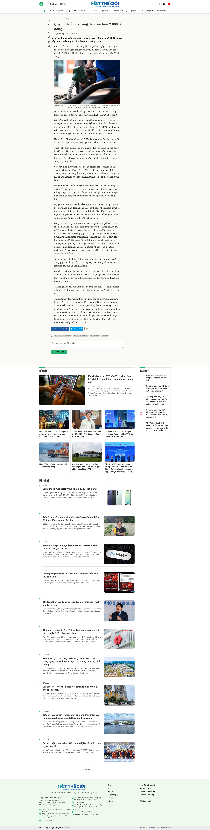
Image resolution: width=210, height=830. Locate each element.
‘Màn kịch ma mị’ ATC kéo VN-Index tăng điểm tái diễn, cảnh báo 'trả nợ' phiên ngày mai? (110, 379)
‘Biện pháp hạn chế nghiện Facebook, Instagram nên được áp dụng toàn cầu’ (70, 547)
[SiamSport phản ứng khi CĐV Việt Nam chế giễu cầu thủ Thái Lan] (119, 582)
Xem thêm (87, 769)
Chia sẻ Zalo (77, 329)
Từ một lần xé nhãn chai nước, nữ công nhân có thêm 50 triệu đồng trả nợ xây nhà (71, 519)
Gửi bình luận (59, 352)
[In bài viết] (49, 46)
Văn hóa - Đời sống (120, 11)
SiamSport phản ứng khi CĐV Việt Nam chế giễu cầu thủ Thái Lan (70, 575)
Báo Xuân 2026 (161, 11)
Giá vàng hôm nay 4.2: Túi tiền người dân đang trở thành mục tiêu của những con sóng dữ (157, 413)
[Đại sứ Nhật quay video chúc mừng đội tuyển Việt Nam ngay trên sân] (119, 752)
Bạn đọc (133, 11)
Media (141, 11)
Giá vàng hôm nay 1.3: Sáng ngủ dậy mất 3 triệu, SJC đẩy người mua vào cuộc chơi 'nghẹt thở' (157, 400)
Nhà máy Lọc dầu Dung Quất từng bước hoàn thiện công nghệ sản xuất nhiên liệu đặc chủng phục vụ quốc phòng (72, 661)
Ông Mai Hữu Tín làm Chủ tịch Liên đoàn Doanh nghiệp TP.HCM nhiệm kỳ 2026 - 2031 (119, 434)
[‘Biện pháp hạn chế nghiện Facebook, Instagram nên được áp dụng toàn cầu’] (119, 554)
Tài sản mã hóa (83, 11)
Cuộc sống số (105, 11)
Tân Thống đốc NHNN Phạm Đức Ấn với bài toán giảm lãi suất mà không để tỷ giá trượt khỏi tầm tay (157, 426)
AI (75, 11)
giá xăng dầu (94, 335)
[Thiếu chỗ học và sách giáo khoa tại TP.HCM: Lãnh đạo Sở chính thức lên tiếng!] (87, 419)
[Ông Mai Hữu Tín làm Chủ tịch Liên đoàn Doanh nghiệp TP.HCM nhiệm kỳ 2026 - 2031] (120, 419)
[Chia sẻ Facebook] (49, 37)
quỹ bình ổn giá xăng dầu (63, 335)
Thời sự (51, 11)
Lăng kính (149, 11)
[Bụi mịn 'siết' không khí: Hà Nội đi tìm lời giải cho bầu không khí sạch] (119, 695)
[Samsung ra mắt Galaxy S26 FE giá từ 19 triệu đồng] (119, 497)
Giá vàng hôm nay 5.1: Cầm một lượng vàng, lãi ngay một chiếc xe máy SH (157, 388)
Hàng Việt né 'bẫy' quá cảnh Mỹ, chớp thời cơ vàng (53, 465)
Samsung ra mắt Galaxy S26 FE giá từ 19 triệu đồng (70, 489)
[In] (86, 329)
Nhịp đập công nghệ (64, 11)
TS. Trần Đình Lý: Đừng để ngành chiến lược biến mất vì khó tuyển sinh (72, 603)
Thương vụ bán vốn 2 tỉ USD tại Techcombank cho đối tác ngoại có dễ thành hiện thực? (71, 632)
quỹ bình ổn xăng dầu (80, 335)
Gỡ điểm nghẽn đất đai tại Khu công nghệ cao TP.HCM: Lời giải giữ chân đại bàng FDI (86, 466)
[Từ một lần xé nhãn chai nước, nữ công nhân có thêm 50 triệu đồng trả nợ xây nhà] (119, 526)
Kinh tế (94, 11)
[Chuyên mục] (41, 4)
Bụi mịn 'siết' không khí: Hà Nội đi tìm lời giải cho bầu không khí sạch (70, 688)
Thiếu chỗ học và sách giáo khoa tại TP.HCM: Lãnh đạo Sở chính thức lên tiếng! (86, 434)
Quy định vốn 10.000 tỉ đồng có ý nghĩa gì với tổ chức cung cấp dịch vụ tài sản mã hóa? (53, 434)
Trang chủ (57, 19)
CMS (152, 828)
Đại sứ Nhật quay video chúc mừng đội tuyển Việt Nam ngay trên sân (72, 745)
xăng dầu (105, 335)
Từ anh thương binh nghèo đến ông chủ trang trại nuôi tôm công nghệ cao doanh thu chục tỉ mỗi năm (71, 716)
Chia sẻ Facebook (60, 329)
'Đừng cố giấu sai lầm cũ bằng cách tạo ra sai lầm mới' (156, 377)
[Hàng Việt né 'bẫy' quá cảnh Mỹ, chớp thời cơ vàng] (54, 452)
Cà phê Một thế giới (147, 791)
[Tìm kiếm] (47, 4)
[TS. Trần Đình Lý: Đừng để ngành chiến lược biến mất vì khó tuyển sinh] (119, 610)
